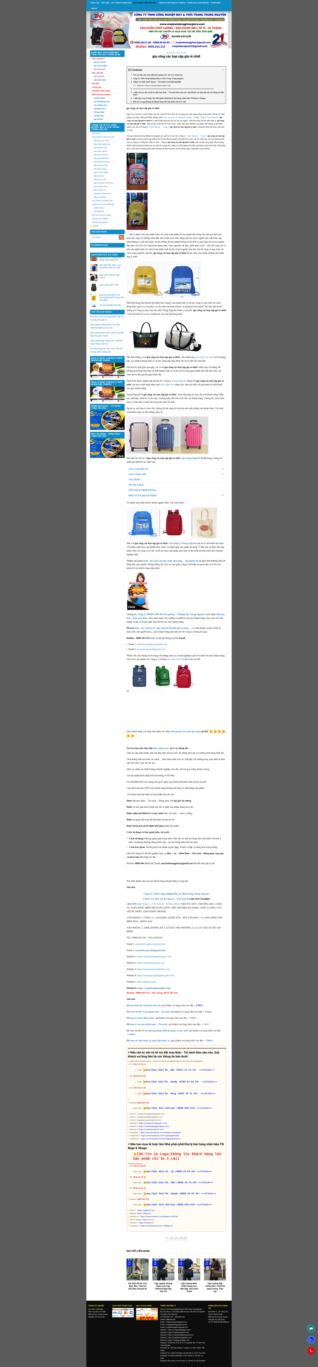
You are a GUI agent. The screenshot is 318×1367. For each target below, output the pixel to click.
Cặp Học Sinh (100, 80)
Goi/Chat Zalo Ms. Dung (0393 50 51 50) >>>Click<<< (181, 1093)
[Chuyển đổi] (222, 468)
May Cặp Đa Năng (101, 172)
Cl (206, 1011)
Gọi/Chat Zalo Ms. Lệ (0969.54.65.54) (171, 1171)
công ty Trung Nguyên (184, 543)
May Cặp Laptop (100, 169)
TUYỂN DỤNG (216, 3)
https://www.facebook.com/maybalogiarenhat (160, 1136)
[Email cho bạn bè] (176, 1239)
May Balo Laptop (100, 151)
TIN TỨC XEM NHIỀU (100, 222)
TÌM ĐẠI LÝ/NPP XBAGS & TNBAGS (172, 3)
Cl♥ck (132, 1034)
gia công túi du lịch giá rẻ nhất (172, 628)
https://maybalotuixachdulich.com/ (153, 969)
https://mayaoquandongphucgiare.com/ (155, 975)
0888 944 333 (143, 1103)
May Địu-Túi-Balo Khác (102, 194)
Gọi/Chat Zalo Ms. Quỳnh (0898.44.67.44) (173, 1193)
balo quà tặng (194, 731)
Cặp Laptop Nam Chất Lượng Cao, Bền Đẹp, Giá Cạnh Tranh (107, 334)
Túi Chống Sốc (100, 105)
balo (164, 117)
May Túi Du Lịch (100, 179)
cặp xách (170, 117)
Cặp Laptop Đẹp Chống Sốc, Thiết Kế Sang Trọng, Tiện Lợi (106, 342)
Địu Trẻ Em (98, 119)
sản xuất (145, 628)
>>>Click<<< (204, 1108)
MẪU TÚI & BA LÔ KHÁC (142, 495)
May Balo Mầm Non (101, 158)
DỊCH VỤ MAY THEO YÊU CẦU (144, 3)
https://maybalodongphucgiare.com (154, 956)
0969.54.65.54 (139, 1166)
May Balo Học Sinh (101, 155)
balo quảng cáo (178, 731)
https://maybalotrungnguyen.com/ (153, 1123)
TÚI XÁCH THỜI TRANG (142, 490)
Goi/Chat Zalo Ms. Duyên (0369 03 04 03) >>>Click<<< (181, 1081)
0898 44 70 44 (139, 1177)
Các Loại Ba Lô (98, 59)
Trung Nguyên (179, 380)
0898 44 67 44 (139, 1188)
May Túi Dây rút (100, 190)
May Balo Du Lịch (100, 148)
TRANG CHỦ (94, 3)
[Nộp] (121, 237)
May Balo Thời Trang (102, 162)
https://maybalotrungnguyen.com (179, 1337)
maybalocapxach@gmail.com (151, 649)
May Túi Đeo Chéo (100, 187)
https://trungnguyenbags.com (178, 1340)
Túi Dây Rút (99, 116)
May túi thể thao (100, 197)
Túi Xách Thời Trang (101, 91)
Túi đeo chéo (99, 98)
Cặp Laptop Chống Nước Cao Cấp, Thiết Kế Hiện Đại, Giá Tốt (105, 326)
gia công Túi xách (204, 357)
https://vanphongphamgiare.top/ (154, 988)
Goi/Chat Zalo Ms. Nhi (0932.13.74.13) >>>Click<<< (180, 1070)
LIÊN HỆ (94, 8)
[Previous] (126, 1277)
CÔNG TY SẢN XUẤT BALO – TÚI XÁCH (166, 899)
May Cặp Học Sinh (101, 165)
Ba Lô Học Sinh (100, 66)
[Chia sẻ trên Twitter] (172, 1239)
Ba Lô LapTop (100, 62)
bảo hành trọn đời (175, 659)
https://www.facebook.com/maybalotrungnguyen (160, 1132)
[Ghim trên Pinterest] (181, 1239)
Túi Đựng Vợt (100, 109)
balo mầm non (167, 384)
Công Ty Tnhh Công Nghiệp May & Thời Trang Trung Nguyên (176, 893)
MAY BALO (143, 904)
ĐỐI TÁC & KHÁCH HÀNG (101, 215)
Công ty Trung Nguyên (209, 117)
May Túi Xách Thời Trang (103, 183)
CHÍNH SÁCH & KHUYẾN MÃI (198, 3)
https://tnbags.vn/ (146, 1223)
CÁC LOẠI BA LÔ (138, 469)
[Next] (226, 1277)
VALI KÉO (134, 479)
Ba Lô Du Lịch (99, 69)
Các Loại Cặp (97, 73)
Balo (135, 618)
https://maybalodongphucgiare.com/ (154, 1126)
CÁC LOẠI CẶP (137, 474)
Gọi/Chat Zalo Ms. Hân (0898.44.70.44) (171, 1182)
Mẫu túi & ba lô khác (101, 95)
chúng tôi (194, 560)
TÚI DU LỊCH (135, 485)
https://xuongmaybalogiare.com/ (179, 1330)
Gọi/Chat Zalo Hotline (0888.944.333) (171, 1108)
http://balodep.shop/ (146, 981)
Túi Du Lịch (96, 87)
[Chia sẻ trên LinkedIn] (185, 1239)
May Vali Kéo (99, 176)
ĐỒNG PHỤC (173, 904)
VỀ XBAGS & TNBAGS (100, 219)
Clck (205, 1024)
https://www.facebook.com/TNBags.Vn (156, 1226)
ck (210, 1011)
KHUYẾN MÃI (99, 211)
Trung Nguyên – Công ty (159, 127)
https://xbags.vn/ (144, 1213)
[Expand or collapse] (223, 70)
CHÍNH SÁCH (99, 208)
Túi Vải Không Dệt (102, 102)
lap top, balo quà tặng (170, 560)
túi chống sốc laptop (183, 117)
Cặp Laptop (99, 76)
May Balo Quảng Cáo (102, 144)
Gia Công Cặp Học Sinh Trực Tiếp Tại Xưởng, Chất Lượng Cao (106, 350)
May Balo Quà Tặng (101, 141)
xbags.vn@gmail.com (146, 1210)
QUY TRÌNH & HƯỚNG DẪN (121, 3)
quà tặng (142, 618)
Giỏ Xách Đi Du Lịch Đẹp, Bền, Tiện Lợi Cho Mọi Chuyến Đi (107, 318)
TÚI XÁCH (158, 904)
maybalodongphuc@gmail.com (152, 644)
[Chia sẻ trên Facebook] (167, 1239)
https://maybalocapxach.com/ (151, 963)
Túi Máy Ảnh (99, 112)
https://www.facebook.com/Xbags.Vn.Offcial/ (159, 1216)
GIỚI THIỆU (105, 3)
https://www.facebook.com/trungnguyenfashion (160, 1139)
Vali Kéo (95, 84)
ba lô (152, 628)
